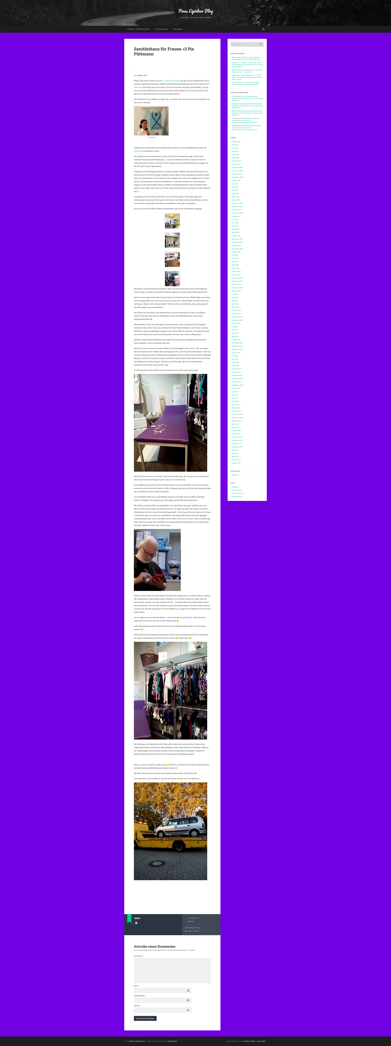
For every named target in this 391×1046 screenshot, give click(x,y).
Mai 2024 (235, 226)
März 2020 (235, 366)
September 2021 (237, 320)
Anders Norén (249, 1041)
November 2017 (237, 440)
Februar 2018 (236, 431)
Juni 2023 (235, 258)
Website (137, 1005)
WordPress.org (237, 497)
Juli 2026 (235, 145)
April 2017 (235, 453)
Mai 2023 (235, 262)
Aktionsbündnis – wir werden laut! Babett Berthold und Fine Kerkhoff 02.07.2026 (246, 83)
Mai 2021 (235, 330)
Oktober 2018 (236, 421)
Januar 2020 (236, 372)
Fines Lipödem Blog (195, 10)
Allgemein (190, 921)
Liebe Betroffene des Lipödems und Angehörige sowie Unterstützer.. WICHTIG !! (248, 98)
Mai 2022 (235, 301)
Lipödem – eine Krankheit (138, 29)
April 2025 (235, 193)
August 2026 (236, 141)
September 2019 (237, 385)
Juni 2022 (235, 297)
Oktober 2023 (236, 245)
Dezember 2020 (237, 343)
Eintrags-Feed (236, 490)
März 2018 (235, 427)
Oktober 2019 (236, 382)
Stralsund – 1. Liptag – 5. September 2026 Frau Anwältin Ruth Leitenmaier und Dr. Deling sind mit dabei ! (247, 65)
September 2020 (237, 349)
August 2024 (236, 216)
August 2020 (236, 353)
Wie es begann (161, 29)
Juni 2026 (235, 148)
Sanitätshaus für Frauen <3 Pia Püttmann (164, 51)
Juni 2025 (235, 187)
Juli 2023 (235, 255)
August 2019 (236, 388)
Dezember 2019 (237, 375)
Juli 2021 (235, 327)
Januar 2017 (236, 463)
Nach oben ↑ (262, 1041)
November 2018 (237, 418)
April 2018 (235, 424)
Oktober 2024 (236, 210)
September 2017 (237, 447)
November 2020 (237, 346)
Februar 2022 (236, 310)
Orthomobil (138, 151)
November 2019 (237, 379)
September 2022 (237, 288)
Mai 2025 (235, 190)
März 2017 (235, 457)
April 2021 (235, 333)
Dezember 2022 (237, 278)
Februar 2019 (236, 408)
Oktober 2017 (236, 444)
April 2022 (235, 304)
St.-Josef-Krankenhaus (171, 81)
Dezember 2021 (237, 317)
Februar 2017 (236, 460)
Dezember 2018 (237, 414)
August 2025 (236, 180)
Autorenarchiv (136, 923)
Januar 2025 (236, 200)
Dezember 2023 (237, 239)
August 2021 (236, 323)
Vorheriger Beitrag (193, 928)
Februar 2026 (236, 161)
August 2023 (236, 252)
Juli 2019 (235, 392)
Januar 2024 (236, 236)
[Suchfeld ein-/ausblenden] (263, 29)
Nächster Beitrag (193, 931)
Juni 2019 (235, 395)
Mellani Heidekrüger (239, 104)
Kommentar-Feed (238, 493)
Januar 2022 (236, 314)
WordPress (172, 1041)
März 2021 (235, 336)
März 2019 (235, 405)
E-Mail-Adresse (140, 996)
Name (136, 986)
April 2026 (235, 155)
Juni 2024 (235, 223)
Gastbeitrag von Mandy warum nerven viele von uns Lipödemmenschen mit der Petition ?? (245, 120)
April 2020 (235, 362)
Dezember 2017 (237, 437)
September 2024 (237, 213)
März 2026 (235, 158)
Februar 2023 (236, 271)
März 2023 (235, 268)
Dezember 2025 (237, 167)
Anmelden (235, 487)
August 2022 (236, 291)
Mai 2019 (235, 398)
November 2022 (237, 281)
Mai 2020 (235, 359)
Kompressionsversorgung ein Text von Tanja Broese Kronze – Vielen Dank (247, 71)
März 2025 (235, 197)
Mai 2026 (235, 151)
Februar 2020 (236, 369)
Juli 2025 (235, 184)
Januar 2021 (236, 340)
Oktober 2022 (236, 284)
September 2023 (237, 249)
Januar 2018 (236, 434)
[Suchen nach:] (247, 44)
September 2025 (237, 177)
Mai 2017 (235, 450)
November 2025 (237, 171)
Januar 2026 (236, 164)
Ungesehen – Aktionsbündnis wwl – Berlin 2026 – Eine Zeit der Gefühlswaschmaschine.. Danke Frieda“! (247, 77)
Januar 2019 (236, 411)
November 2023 (237, 242)
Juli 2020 (235, 356)
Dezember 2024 (237, 203)
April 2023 (235, 265)
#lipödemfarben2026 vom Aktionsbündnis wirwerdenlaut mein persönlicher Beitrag (246, 58)
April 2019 (235, 401)
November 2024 (237, 206)
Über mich (178, 29)
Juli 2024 (235, 220)
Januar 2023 (236, 275)
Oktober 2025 (236, 174)
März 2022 (235, 307)
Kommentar (138, 956)
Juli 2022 (235, 294)
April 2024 (235, 229)
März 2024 (235, 232)
